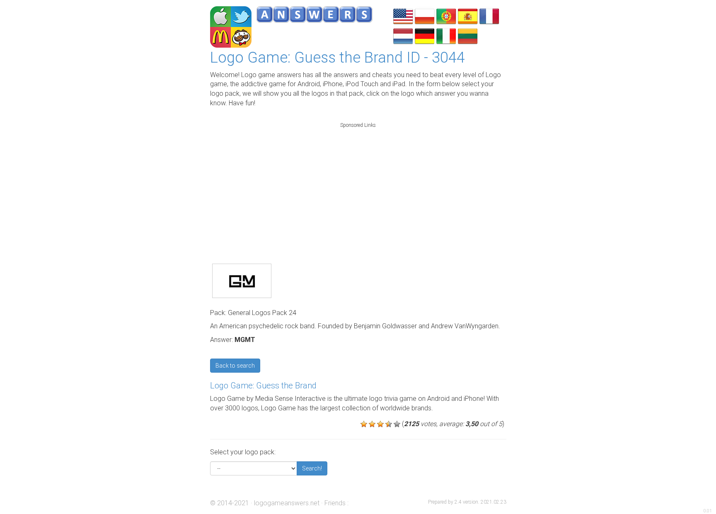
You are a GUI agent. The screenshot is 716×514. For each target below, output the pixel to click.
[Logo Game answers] (403, 15)
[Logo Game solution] (489, 15)
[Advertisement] (358, 184)
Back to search (235, 365)
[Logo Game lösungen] (425, 35)
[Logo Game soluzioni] (446, 35)
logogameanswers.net (286, 503)
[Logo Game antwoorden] (403, 35)
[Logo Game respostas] (446, 15)
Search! (312, 468)
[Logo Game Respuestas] (468, 15)
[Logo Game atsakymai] (468, 35)
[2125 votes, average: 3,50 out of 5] (363, 424)
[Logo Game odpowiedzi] (425, 15)
